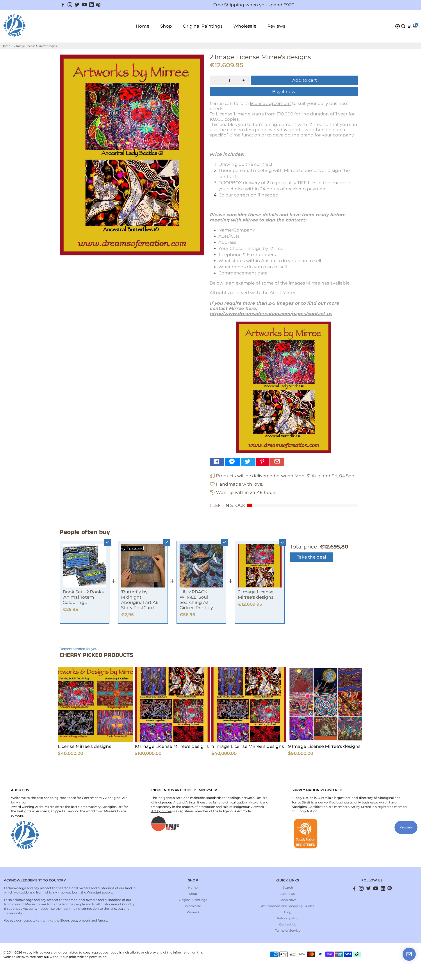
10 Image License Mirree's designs (172, 746)
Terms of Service (287, 930)
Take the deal (311, 557)
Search (287, 887)
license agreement (270, 103)
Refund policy (287, 918)
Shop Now (288, 900)
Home (142, 26)
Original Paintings (203, 26)
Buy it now (284, 91)
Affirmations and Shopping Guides (287, 906)
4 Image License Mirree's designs (247, 746)
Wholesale (244, 26)
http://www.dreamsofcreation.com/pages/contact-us (271, 313)
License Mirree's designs (84, 746)
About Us (287, 893)
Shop (166, 26)
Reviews (276, 26)
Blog (287, 912)
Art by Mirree (161, 811)
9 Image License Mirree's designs (324, 746)
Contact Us (287, 924)
